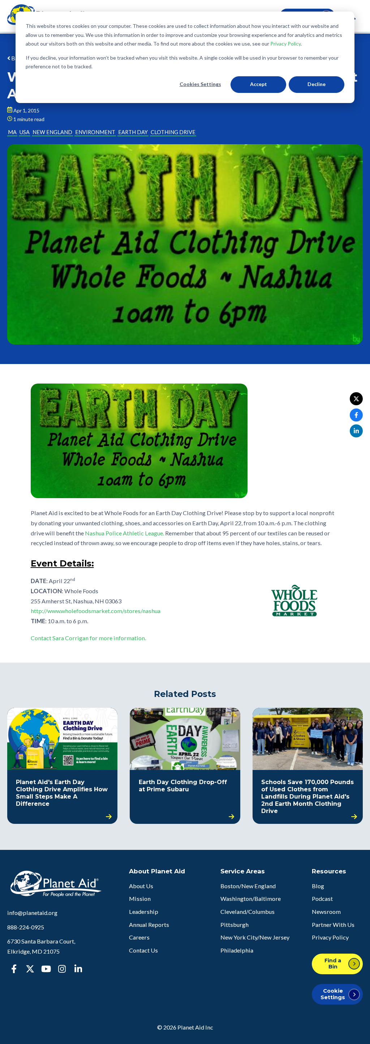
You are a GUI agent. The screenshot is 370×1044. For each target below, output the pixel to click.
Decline (316, 84)
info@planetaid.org (32, 912)
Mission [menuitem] (140, 898)
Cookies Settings (200, 84)
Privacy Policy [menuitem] (330, 937)
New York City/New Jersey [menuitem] (254, 937)
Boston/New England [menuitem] (248, 885)
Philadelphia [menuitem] (236, 950)
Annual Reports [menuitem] (149, 924)
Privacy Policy (285, 43)
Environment (95, 132)
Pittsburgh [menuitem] (234, 924)
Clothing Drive (173, 132)
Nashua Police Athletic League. (124, 533)
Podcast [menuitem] (322, 898)
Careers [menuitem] (139, 937)
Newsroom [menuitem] (326, 911)
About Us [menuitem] (141, 885)
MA (12, 132)
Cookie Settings (332, 994)
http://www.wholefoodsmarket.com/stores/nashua (95, 610)
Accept (258, 84)
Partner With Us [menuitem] (333, 924)
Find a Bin (332, 963)
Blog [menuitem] (318, 885)
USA (25, 132)
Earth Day (133, 132)
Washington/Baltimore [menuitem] (250, 898)
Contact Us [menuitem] (143, 950)
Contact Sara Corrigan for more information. (88, 637)
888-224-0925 (25, 927)
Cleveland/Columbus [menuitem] (247, 911)
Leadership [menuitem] (143, 911)
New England (52, 132)
